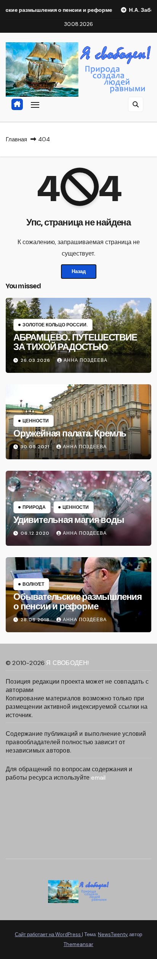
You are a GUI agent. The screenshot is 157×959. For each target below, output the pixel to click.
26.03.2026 (36, 360)
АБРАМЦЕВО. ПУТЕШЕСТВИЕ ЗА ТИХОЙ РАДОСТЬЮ (75, 342)
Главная (16, 139)
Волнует (33, 584)
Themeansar (78, 944)
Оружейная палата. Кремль (69, 433)
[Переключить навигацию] (35, 104)
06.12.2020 (36, 533)
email (98, 778)
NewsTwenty (112, 934)
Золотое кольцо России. (55, 325)
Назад (79, 271)
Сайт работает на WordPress (48, 934)
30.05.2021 (36, 447)
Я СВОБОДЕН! (67, 663)
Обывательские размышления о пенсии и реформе (77, 601)
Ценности (35, 421)
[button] (135, 104)
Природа (34, 507)
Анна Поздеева (85, 360)
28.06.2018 (36, 620)
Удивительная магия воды (68, 520)
